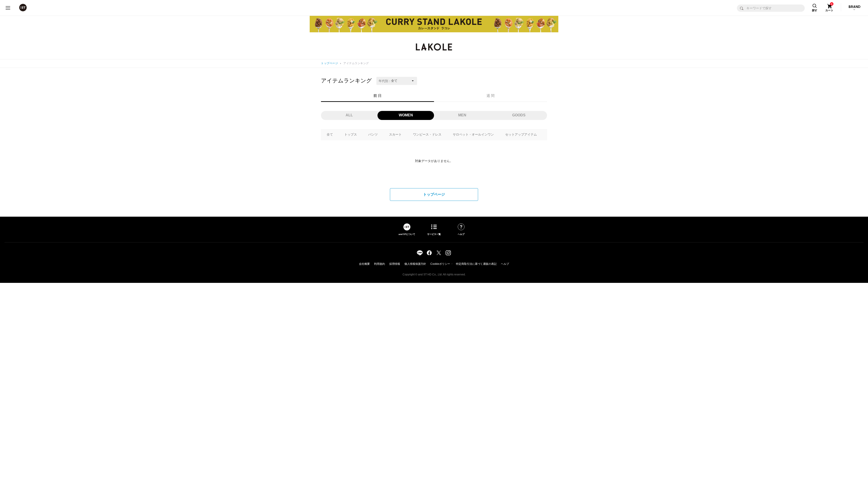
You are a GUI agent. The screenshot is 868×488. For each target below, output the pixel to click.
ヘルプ (505, 263)
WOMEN (406, 115)
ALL (349, 115)
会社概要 (364, 263)
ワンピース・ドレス (427, 134)
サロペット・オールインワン (473, 134)
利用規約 (379, 263)
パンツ (373, 134)
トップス (350, 134)
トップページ (329, 63)
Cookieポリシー (440, 263)
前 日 (377, 96)
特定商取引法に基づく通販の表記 (476, 263)
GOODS (519, 115)
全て (330, 134)
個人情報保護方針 (415, 263)
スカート (395, 134)
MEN (462, 115)
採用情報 (394, 263)
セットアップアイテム (521, 134)
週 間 (490, 96)
